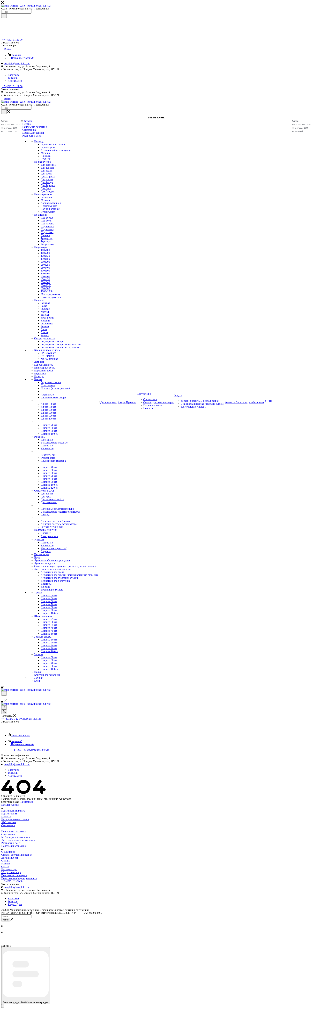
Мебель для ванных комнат (16, 837)
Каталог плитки (10, 804)
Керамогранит (9, 813)
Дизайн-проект (9, 857)
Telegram (12, 77)
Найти (5, 920)
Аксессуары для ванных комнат (19, 840)
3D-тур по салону (11, 872)
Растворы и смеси (11, 843)
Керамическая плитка (13, 810)
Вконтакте (13, 75)
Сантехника (8, 825)
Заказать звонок (10, 89)
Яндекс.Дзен (15, 80)
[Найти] (4, 16)
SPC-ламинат (8, 822)
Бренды (5, 863)
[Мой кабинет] (2, 697)
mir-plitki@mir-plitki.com (17, 63)
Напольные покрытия (13, 831)
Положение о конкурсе (14, 875)
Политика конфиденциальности (19, 878)
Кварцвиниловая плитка (15, 819)
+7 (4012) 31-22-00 (12, 39)
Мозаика (6, 816)
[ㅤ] (34, 400)
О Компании (8, 851)
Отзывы (5, 860)
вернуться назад (10, 801)
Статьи (5, 866)
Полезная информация (13, 846)
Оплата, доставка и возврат (16, 854)
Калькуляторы (9, 869)
